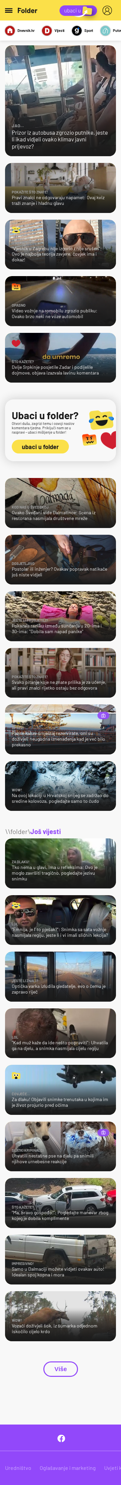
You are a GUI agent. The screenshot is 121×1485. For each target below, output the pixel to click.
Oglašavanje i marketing (68, 1468)
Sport (88, 30)
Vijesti (59, 30)
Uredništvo (18, 1468)
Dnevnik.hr (26, 30)
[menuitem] (108, 10)
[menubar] (108, 10)
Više (60, 1369)
